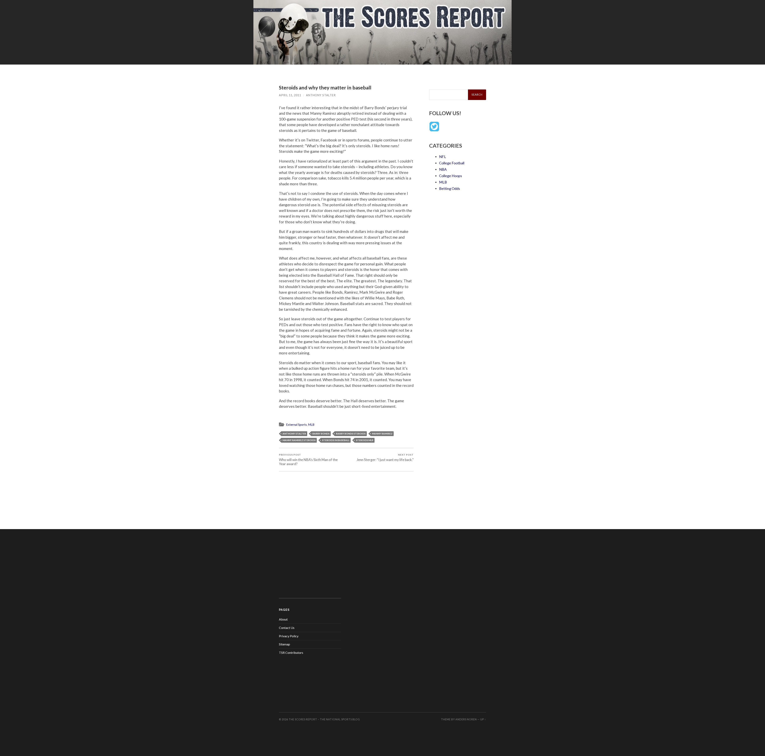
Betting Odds (449, 188)
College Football (451, 163)
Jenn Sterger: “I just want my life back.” (385, 457)
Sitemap (284, 644)
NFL (442, 156)
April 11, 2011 (290, 95)
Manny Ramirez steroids (299, 440)
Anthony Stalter (321, 95)
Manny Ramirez (382, 433)
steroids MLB (364, 440)
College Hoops (450, 176)
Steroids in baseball (335, 440)
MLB (311, 424)
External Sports (296, 424)
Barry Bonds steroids (351, 433)
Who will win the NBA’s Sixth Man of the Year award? (308, 459)
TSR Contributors (291, 652)
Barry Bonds (321, 433)
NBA (443, 169)
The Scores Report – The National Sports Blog (324, 719)
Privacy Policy (288, 636)
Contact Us (286, 628)
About (283, 619)
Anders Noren (466, 719)
